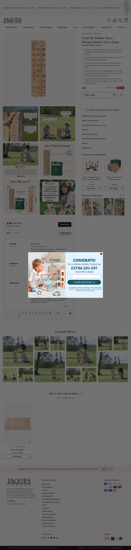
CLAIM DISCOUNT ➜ (84, 282)
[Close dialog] (101, 254)
